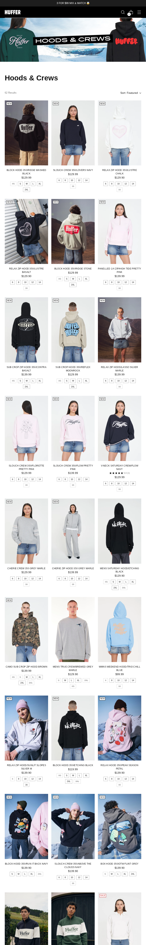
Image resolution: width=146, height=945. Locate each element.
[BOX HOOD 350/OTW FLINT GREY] (119, 826)
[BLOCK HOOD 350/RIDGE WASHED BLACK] (26, 133)
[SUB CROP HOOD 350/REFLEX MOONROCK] (73, 329)
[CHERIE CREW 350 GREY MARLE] (26, 531)
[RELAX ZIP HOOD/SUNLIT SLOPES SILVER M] (26, 728)
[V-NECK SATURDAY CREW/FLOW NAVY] (119, 428)
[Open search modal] (123, 12)
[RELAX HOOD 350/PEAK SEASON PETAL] (119, 728)
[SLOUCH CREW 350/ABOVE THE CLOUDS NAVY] (73, 826)
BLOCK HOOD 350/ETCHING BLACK (73, 765)
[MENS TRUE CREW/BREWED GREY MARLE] (73, 629)
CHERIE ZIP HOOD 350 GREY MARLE (73, 568)
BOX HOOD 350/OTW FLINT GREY (119, 863)
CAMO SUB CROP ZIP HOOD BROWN (26, 666)
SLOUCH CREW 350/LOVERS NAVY (73, 170)
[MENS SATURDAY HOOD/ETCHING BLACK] (119, 531)
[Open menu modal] (139, 12)
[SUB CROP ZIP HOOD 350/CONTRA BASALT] (26, 329)
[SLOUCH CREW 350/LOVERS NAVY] (73, 133)
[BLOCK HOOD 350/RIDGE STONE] (73, 231)
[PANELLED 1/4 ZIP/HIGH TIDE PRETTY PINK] (119, 231)
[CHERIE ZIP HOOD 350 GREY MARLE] (73, 531)
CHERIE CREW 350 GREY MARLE (26, 568)
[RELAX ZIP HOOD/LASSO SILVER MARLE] (119, 329)
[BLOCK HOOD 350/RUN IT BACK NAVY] (26, 826)
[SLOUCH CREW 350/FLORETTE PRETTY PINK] (26, 428)
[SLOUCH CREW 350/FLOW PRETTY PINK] (73, 428)
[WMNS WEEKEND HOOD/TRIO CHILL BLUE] (119, 629)
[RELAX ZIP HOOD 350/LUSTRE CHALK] (119, 133)
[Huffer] (13, 12)
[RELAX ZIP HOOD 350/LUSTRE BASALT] (26, 231)
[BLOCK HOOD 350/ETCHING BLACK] (73, 728)
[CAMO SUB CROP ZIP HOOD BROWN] (26, 629)
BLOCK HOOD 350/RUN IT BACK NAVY (26, 863)
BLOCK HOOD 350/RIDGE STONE (73, 268)
